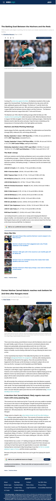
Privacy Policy (42, 485)
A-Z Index (7, 490)
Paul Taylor (6, 299)
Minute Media (11, 494)
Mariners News (13, 277)
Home (6, 277)
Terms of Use (8, 487)
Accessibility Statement (45, 487)
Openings (17, 482)
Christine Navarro (8, 34)
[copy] (13, 38)
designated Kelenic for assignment (22, 358)
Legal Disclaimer (31, 487)
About (6, 482)
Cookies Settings (19, 490)
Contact (28, 482)
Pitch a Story (30, 485)
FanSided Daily (18, 485)
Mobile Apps (7, 485)
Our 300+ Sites (42, 482)
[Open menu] (4, 2)
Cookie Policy (18, 487)
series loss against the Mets (20, 101)
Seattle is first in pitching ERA (13, 117)
